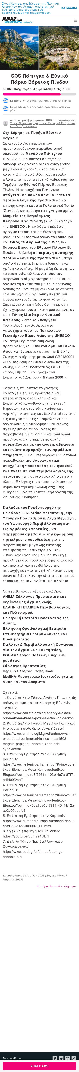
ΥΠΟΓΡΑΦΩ (39, 1066)
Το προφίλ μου (12, 1058)
